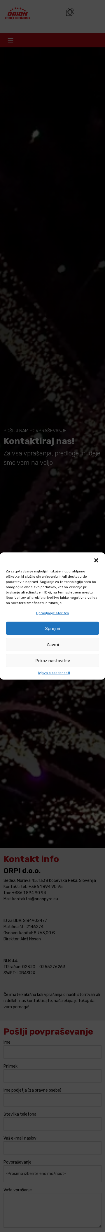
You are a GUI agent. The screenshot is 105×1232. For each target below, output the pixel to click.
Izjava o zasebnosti (54, 673)
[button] (96, 560)
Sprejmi (52, 628)
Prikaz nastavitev (52, 660)
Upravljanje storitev (52, 613)
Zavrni (52, 644)
